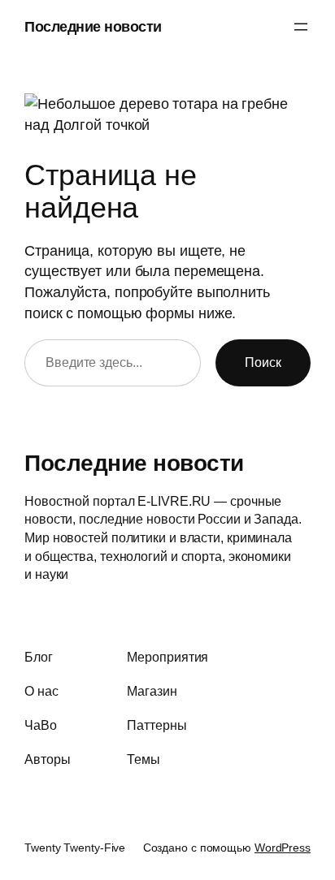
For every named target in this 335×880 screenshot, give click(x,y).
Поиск (263, 362)
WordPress (283, 847)
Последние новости (93, 26)
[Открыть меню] (301, 27)
